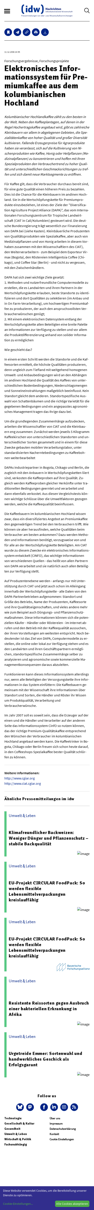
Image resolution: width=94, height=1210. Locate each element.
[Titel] (8, 32)
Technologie (13, 1118)
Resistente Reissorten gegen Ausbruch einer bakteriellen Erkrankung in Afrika (49, 1009)
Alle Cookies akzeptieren (72, 1204)
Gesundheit (12, 1129)
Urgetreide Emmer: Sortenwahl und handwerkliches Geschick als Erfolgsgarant (45, 1059)
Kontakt (54, 1134)
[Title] (26, 32)
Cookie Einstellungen (62, 1139)
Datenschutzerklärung (63, 1129)
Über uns (55, 1118)
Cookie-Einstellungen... (18, 1204)
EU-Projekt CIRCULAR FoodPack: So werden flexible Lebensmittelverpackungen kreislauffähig (47, 891)
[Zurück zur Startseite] (47, 10)
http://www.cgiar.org (19, 778)
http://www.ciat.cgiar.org (22, 783)
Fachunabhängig (15, 1144)
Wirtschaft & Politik (17, 1139)
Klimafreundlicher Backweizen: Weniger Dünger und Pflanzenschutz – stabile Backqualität (49, 838)
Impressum (56, 1123)
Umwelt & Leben (15, 1134)
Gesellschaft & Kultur (19, 1123)
